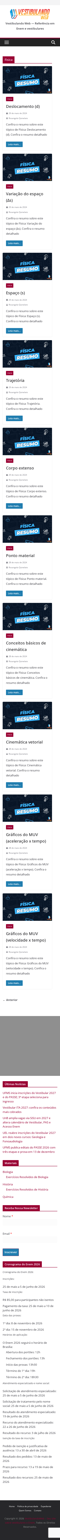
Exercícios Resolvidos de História (27, 1189)
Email (7, 1234)
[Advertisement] (30, 1046)
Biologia (8, 1172)
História (8, 1184)
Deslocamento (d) (23, 106)
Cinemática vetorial (24, 742)
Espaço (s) (15, 292)
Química (8, 1197)
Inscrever (10, 1252)
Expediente (46, 1506)
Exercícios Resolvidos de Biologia (27, 1177)
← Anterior (10, 1000)
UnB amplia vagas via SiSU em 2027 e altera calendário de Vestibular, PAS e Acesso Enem (27, 1122)
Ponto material (20, 555)
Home (12, 1506)
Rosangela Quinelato (18, 118)
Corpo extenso (20, 468)
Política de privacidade (27, 1506)
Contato (37, 1510)
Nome (8, 1216)
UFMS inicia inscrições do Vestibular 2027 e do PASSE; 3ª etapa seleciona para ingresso (29, 1097)
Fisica (9, 99)
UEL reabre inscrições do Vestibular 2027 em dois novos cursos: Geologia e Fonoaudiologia (29, 1137)
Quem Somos (25, 1510)
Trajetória (15, 380)
